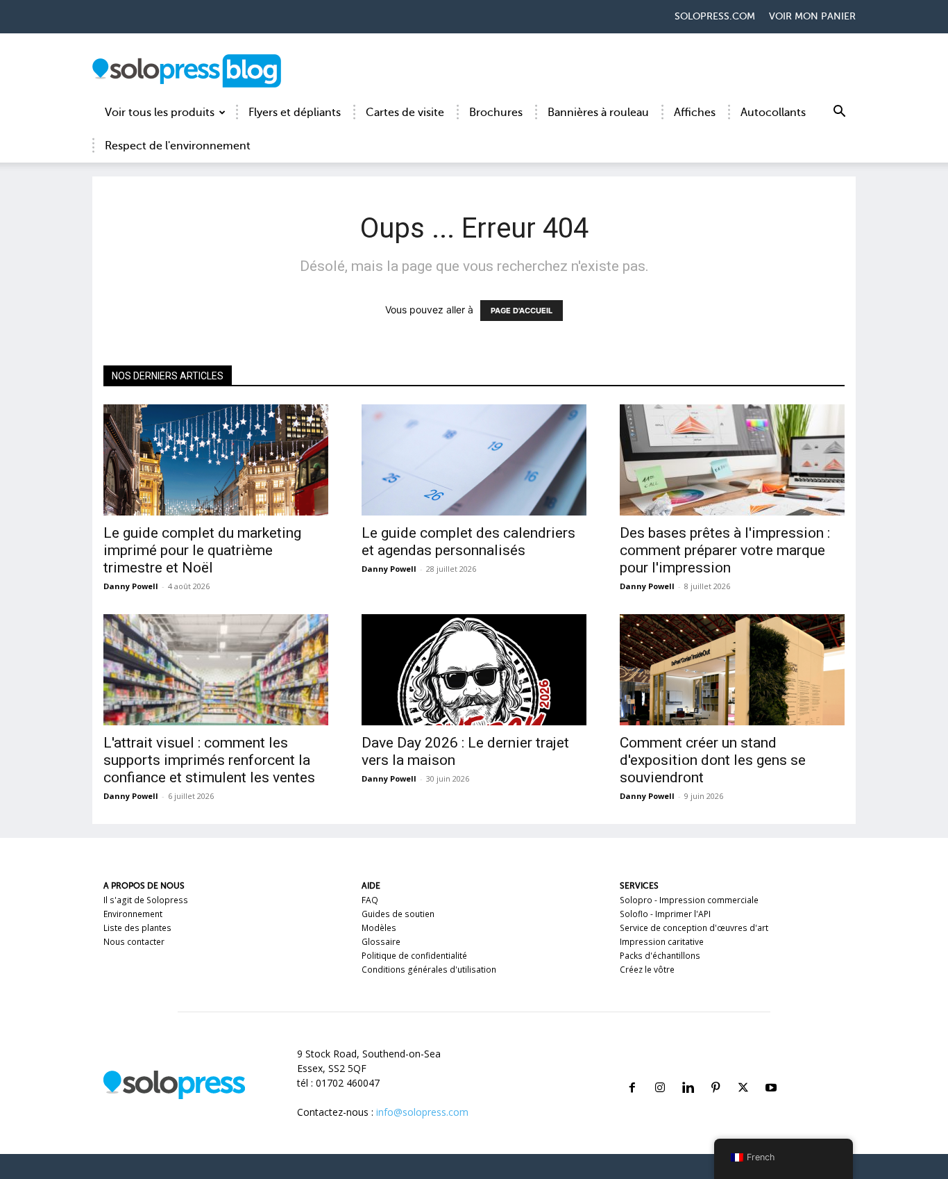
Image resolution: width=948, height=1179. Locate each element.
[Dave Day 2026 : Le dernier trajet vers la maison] (474, 669)
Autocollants (773, 112)
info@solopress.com (422, 1112)
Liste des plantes (137, 928)
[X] (743, 1071)
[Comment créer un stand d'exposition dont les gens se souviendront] (732, 669)
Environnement (132, 914)
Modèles (379, 928)
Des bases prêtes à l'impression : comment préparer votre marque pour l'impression (725, 550)
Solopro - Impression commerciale (689, 900)
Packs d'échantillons (660, 956)
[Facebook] (632, 1071)
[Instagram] (659, 1071)
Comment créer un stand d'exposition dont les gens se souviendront (713, 760)
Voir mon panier (812, 16)
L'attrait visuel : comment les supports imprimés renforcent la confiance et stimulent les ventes (209, 760)
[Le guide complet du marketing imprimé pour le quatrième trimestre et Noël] (215, 460)
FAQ (370, 900)
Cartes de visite (405, 112)
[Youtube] (771, 1071)
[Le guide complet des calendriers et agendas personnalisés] (474, 460)
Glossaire (381, 942)
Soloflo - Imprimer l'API (665, 914)
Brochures (496, 112)
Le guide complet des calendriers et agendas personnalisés (468, 542)
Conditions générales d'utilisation (429, 969)
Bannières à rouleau (598, 112)
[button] (839, 113)
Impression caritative (662, 942)
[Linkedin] (687, 1071)
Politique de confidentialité (414, 956)
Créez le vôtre (647, 969)
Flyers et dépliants (294, 112)
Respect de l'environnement (178, 146)
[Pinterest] (715, 1071)
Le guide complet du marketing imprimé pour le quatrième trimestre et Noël (202, 550)
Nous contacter (133, 942)
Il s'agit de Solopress (145, 900)
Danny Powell (130, 586)
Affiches (695, 112)
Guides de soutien (398, 914)
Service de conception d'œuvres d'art (694, 928)
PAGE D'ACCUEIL (521, 310)
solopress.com (715, 16)
